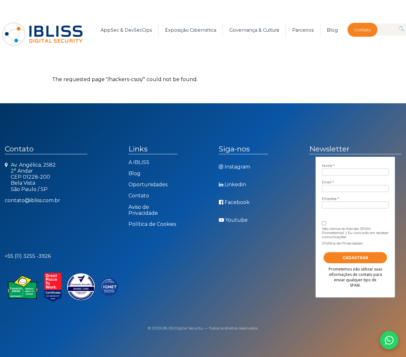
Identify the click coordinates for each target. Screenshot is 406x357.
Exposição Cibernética (190, 30)
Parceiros (303, 30)
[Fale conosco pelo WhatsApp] (389, 340)
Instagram (237, 167)
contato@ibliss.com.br (32, 200)
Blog (332, 30)
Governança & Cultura (254, 30)
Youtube (236, 220)
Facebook (237, 202)
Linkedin (235, 185)
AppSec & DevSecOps (126, 30)
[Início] (49, 30)
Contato (362, 29)
